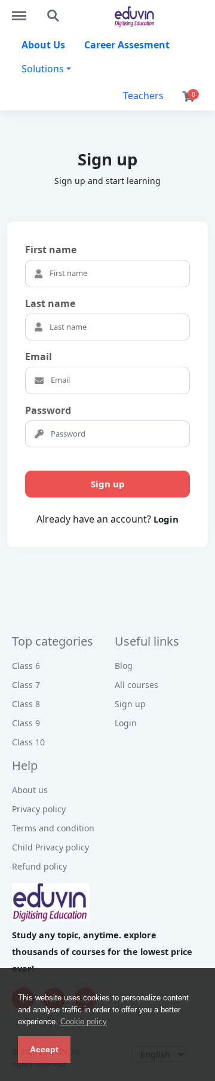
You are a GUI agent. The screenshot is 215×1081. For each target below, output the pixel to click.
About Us (43, 44)
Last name (50, 303)
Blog (124, 665)
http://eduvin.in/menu (25, 10)
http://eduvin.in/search (54, 10)
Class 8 (26, 704)
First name (50, 249)
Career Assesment (127, 44)
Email (38, 356)
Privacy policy (39, 809)
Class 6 (26, 665)
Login (166, 519)
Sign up (108, 484)
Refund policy (39, 866)
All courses (136, 684)
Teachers (143, 95)
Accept (44, 1049)
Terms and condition (53, 828)
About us (30, 790)
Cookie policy (83, 1021)
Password (48, 410)
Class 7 (26, 684)
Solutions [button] (43, 68)
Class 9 (26, 723)
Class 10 (28, 742)
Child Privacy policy (50, 847)
